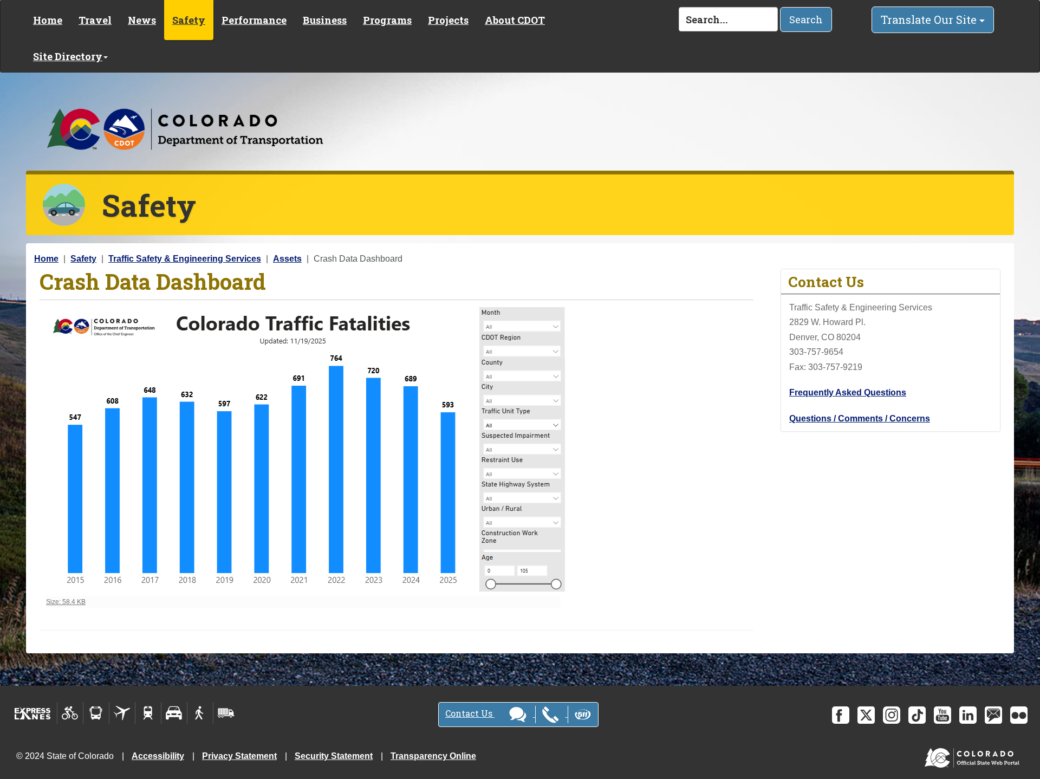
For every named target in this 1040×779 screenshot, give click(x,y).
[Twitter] (866, 715)
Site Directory (67, 56)
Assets (287, 258)
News (142, 20)
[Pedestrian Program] (200, 713)
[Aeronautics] (122, 713)
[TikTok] (917, 715)
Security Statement (334, 756)
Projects (448, 20)
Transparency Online (433, 756)
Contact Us (470, 713)
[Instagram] (892, 715)
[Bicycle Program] (70, 713)
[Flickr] (1019, 715)
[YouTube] (942, 715)
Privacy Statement (239, 756)
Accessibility (158, 756)
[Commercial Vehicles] (226, 713)
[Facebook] (841, 715)
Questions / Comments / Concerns (859, 418)
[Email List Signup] (993, 715)
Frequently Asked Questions (847, 392)
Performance (254, 20)
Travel (95, 20)
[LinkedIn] (968, 715)
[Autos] (174, 713)
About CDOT (515, 20)
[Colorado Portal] (974, 755)
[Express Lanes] (32, 713)
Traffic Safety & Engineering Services (184, 258)
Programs (387, 20)
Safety (188, 20)
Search (806, 19)
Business (325, 20)
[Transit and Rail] (96, 713)
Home (47, 20)
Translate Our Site (930, 19)
